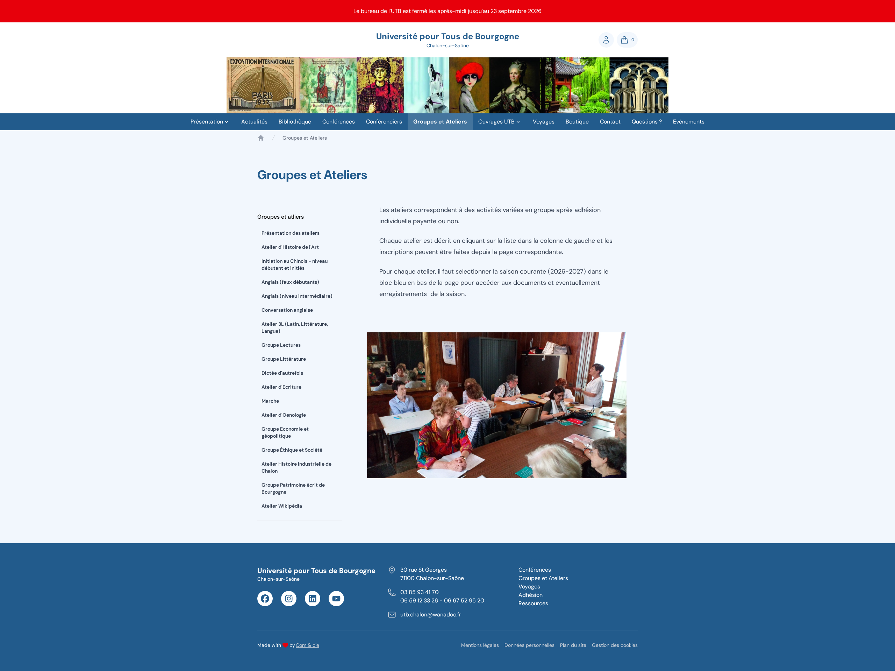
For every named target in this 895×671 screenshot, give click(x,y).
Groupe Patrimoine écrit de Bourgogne (293, 488)
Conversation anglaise (287, 310)
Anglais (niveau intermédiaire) (297, 296)
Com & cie (307, 645)
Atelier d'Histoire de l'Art (290, 247)
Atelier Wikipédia (282, 506)
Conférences (338, 121)
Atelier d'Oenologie (284, 415)
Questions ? (647, 121)
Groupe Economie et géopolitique (285, 432)
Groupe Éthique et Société (292, 450)
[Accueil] (260, 137)
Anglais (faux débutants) (290, 282)
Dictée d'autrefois (282, 373)
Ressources (533, 603)
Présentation (207, 121)
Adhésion (530, 595)
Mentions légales (480, 645)
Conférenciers (384, 121)
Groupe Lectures (281, 345)
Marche (270, 401)
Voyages (543, 121)
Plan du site (573, 645)
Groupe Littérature (284, 359)
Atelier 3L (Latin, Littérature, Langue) (295, 327)
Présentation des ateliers (291, 233)
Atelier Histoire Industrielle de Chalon (296, 467)
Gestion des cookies (615, 645)
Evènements (688, 121)
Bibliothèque (295, 121)
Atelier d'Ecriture (281, 387)
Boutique (577, 121)
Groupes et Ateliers (440, 121)
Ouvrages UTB (496, 121)
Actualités (254, 121)
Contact (610, 121)
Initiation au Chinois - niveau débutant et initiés (295, 264)
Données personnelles (529, 645)
